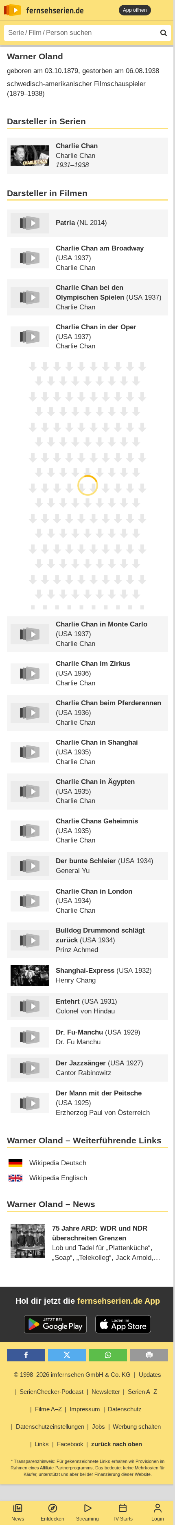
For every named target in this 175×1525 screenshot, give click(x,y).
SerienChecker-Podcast (51, 1391)
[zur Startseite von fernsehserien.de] (12, 10)
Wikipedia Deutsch (57, 1163)
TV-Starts (123, 1519)
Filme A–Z (48, 1409)
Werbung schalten (137, 1426)
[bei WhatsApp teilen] (108, 1355)
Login (157, 1519)
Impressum (85, 1409)
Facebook (70, 1444)
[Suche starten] (163, 33)
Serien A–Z (142, 1391)
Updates (150, 1374)
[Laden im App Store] (123, 1324)
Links (42, 1444)
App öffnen (135, 10)
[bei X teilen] (67, 1355)
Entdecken (52, 1519)
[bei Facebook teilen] (26, 1355)
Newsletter (106, 1391)
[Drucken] (149, 1355)
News (17, 1519)
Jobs (98, 1426)
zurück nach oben (116, 1444)
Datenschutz (125, 1409)
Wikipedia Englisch (58, 1178)
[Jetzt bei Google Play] (55, 1324)
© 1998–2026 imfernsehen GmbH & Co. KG (72, 1374)
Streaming (87, 1519)
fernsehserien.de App (118, 1300)
